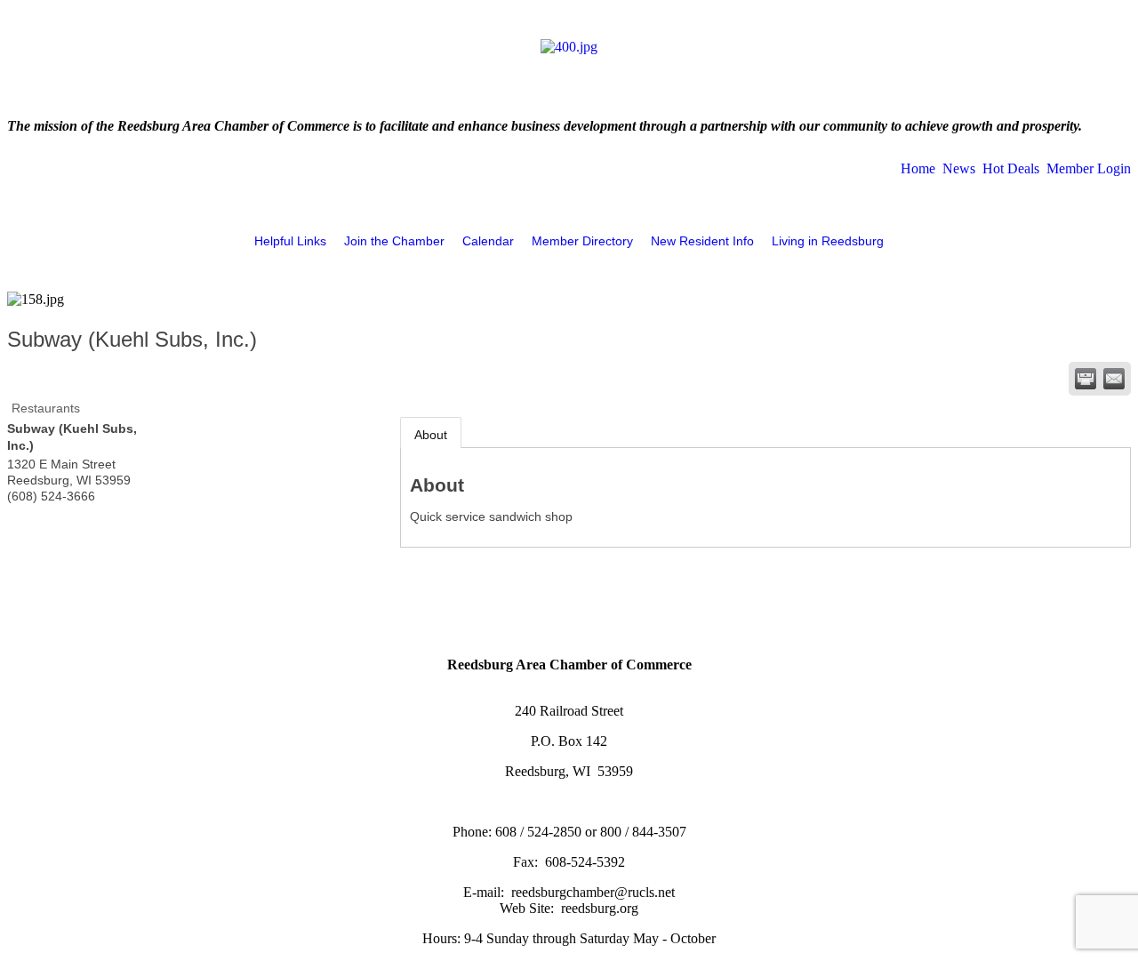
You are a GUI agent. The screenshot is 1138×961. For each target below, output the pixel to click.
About (430, 435)
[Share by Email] (1114, 378)
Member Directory (582, 241)
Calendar (488, 241)
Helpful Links (290, 241)
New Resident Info (702, 241)
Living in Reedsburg (828, 241)
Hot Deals (1010, 168)
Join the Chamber (394, 241)
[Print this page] (1085, 378)
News (958, 168)
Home (918, 168)
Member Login (1088, 168)
